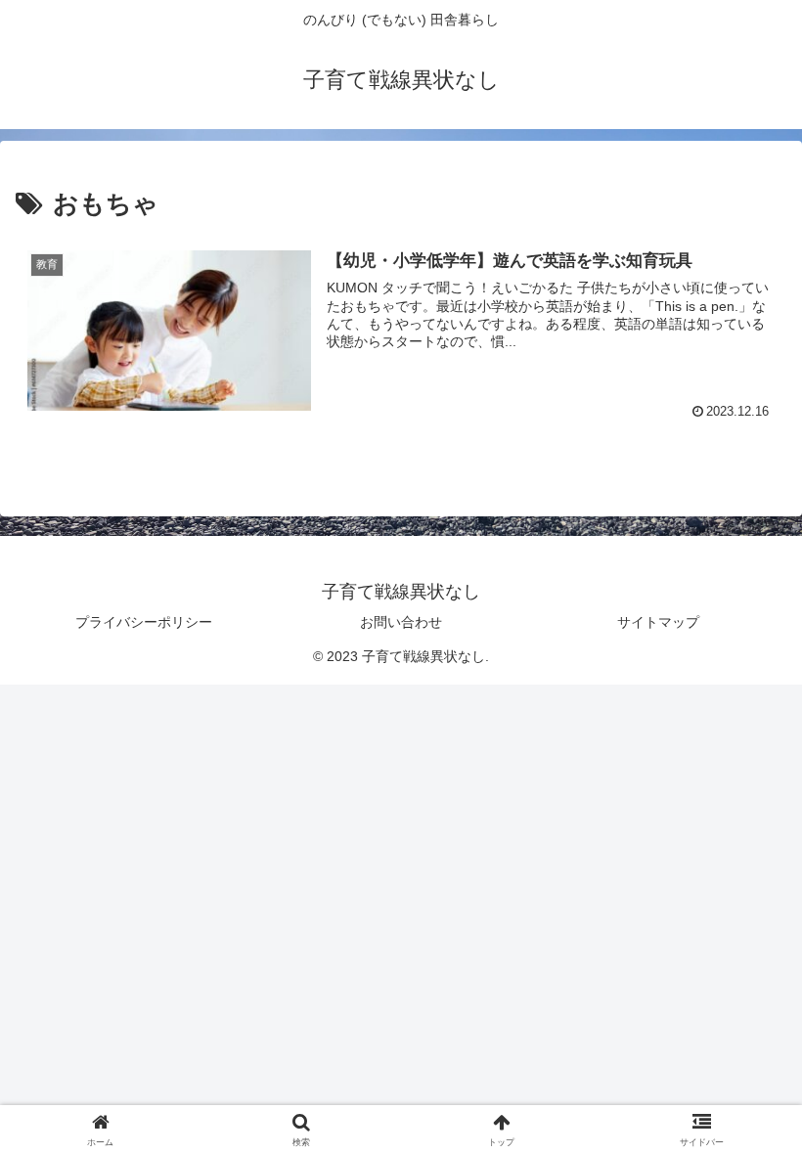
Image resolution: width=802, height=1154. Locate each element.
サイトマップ (658, 622)
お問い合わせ (401, 622)
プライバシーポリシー (143, 622)
